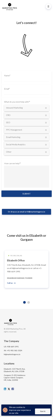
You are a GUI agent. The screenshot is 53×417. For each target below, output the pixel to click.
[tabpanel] (26, 269)
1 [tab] (24, 302)
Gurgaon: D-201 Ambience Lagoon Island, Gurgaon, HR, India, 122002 (14, 377)
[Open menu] (48, 6)
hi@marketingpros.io (12, 354)
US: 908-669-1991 (11, 346)
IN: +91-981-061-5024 (13, 350)
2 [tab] (28, 302)
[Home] (10, 6)
